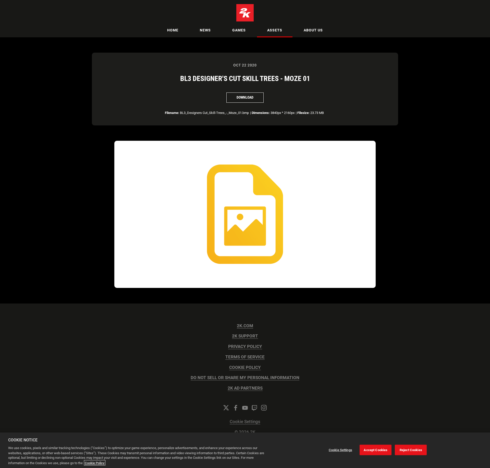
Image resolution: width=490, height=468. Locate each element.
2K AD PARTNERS (245, 388)
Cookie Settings (245, 421)
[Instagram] (264, 408)
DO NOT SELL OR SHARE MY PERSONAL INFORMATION (245, 377)
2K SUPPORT (245, 336)
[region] (245, 450)
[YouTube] (245, 408)
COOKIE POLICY (245, 367)
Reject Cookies (411, 450)
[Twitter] (226, 408)
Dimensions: (261, 113)
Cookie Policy (95, 463)
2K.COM (245, 325)
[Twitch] (254, 408)
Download (245, 97)
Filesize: (303, 113)
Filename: (172, 113)
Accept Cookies (375, 450)
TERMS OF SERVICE (245, 357)
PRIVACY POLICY (245, 346)
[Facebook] (235, 408)
